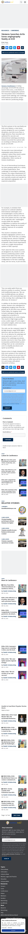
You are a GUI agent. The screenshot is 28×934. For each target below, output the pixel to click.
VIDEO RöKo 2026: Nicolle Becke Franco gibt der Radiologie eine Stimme (8, 742)
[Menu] (25, 2)
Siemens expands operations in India (7, 542)
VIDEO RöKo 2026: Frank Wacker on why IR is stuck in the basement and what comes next (8, 729)
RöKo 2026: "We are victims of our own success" (7, 673)
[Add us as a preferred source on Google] (22, 47)
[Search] (21, 2)
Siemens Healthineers (8, 86)
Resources (5, 30)
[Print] (2, 47)
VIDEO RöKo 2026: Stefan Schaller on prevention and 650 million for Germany (8, 803)
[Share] (6, 47)
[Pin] (18, 47)
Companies (4, 506)
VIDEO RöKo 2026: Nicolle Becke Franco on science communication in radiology (9, 778)
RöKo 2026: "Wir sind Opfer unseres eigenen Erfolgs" (8, 660)
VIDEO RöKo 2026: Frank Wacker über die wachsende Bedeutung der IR (9, 716)
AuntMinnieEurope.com (8, 508)
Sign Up (7, 408)
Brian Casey (4, 42)
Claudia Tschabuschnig (9, 591)
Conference (15, 30)
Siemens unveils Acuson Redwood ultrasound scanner (9, 532)
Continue (8, 439)
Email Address (7, 388)
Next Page (17, 815)
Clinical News (5, 517)
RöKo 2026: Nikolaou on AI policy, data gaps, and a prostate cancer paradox (8, 471)
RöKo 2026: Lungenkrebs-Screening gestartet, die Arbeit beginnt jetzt (8, 481)
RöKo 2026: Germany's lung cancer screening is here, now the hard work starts (9, 491)
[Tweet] (14, 47)
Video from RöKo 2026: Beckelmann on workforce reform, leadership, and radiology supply (8, 461)
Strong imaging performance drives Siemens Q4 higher (7, 521)
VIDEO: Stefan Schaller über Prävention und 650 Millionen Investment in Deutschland (9, 790)
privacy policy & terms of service (11, 403)
